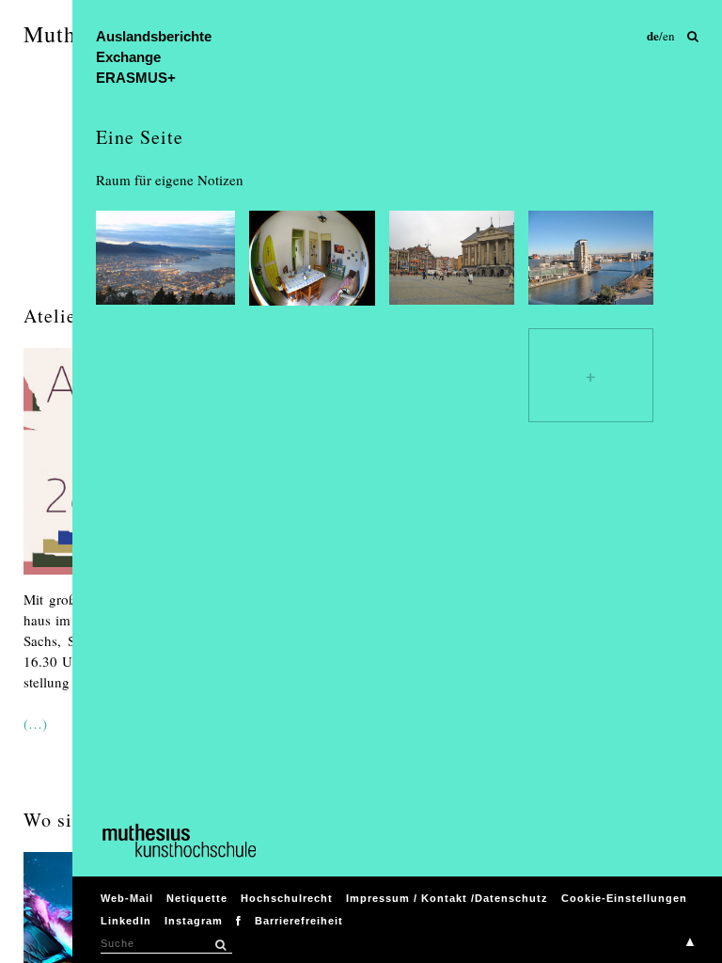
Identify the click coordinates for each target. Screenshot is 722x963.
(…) (35, 723)
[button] (221, 945)
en (669, 35)
